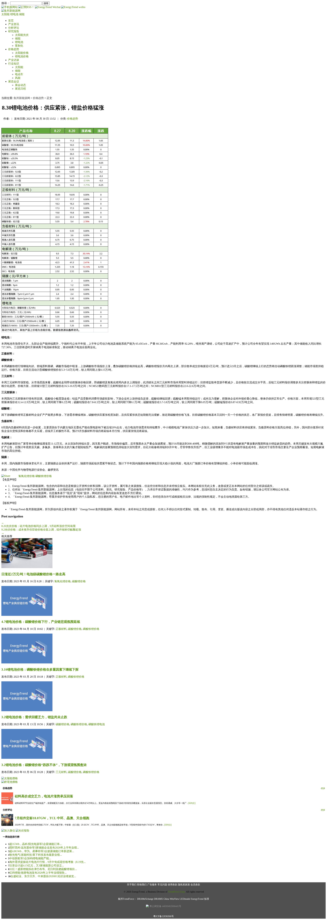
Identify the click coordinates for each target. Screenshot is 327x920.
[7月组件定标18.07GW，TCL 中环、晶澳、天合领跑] (7, 824)
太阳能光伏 (22, 34)
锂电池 (14, 14)
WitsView (174, 899)
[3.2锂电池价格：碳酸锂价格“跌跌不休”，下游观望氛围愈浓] (163, 744)
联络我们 (142, 884)
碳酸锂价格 (79, 581)
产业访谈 (13, 60)
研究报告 (13, 31)
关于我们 (131, 884)
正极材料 (61, 628)
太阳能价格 (22, 52)
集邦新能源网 (22, 98)
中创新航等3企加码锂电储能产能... (30, 858)
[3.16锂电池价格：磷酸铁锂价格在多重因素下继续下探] (163, 649)
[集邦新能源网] (10, 10)
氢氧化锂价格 (26, 476)
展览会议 (13, 81)
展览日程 (20, 88)
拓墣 (206, 899)
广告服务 (152, 884)
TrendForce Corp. (176, 891)
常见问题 (162, 884)
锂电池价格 (22, 56)
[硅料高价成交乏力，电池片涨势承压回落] (7, 803)
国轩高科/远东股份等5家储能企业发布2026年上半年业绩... (44, 847)
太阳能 (5, 14)
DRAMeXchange (145, 899)
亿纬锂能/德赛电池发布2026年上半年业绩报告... (38, 872)
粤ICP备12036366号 (163, 916)
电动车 (19, 74)
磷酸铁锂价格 (43, 476)
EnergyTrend (197, 899)
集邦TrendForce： (127, 899)
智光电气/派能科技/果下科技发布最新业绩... (35, 854)
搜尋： (5, 3)
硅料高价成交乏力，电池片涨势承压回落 (44, 796)
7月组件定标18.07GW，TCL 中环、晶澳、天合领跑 (52, 818)
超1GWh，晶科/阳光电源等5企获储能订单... (35, 844)
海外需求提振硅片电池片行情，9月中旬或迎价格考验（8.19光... (47, 861)
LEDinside (185, 899)
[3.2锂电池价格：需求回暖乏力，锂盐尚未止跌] (163, 696)
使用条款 (172, 884)
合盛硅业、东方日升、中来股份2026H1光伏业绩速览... (43, 876)
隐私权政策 (184, 884)
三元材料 (61, 772)
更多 (323, 788)
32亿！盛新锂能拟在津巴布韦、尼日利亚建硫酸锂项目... (43, 869)
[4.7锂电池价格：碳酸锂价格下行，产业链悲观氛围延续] (163, 601)
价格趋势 (13, 49)
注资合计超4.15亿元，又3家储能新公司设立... (36, 865)
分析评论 (13, 27)
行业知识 (13, 63)
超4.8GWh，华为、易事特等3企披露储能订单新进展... (41, 851)
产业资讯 (13, 24)
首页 (11, 20)
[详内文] (192, 803)
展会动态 (20, 85)
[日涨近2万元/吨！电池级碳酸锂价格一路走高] (163, 553)
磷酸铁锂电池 (96, 724)
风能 (17, 77)
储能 (22, 14)
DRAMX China (161, 899)
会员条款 (195, 884)
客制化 (19, 45)
